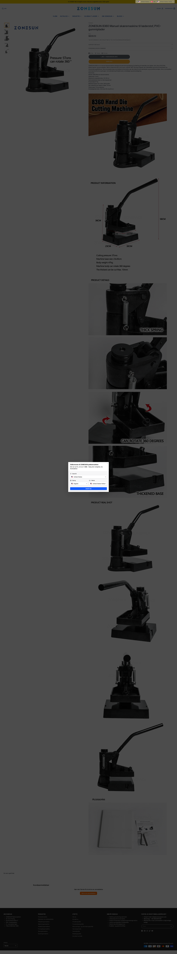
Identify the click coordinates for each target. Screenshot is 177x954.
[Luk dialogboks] (107, 463)
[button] (155, 1)
